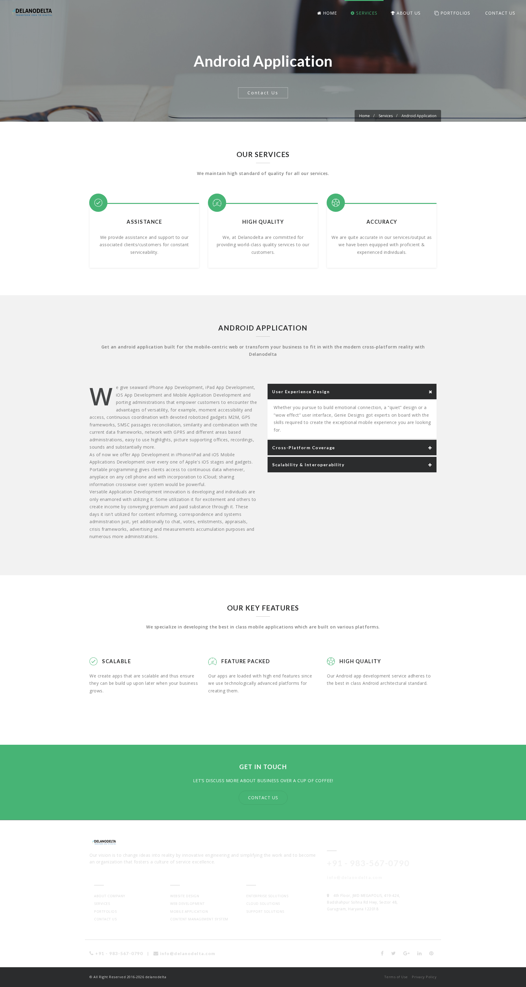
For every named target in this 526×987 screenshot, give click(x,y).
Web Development (187, 903)
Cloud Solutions (263, 903)
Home (329, 13)
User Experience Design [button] (301, 391)
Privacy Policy (424, 977)
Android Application (419, 115)
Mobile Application (189, 911)
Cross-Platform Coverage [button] (303, 447)
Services (366, 13)
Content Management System (199, 919)
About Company (109, 896)
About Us (408, 13)
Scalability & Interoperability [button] (308, 464)
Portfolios (454, 13)
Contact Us (499, 13)
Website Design (184, 896)
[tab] (352, 391)
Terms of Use (396, 977)
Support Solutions (265, 911)
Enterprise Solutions (267, 896)
